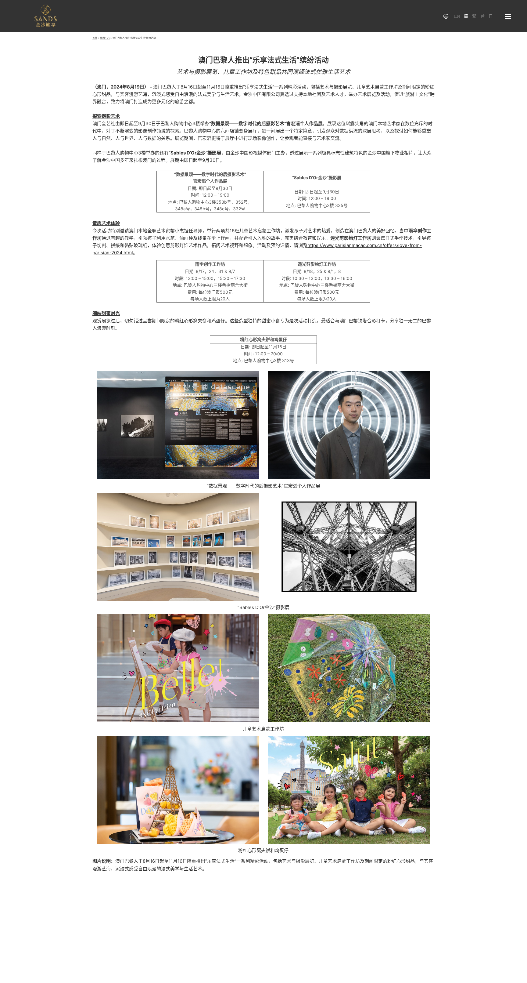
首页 (94, 38)
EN (457, 16)
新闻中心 (105, 38)
